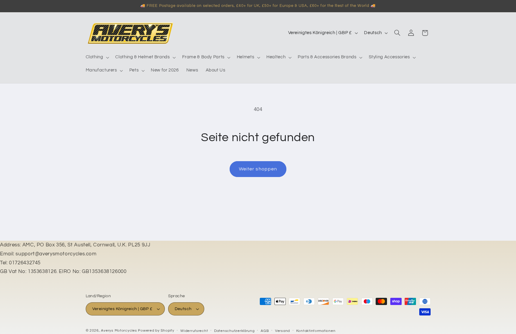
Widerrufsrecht (194, 331)
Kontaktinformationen (316, 331)
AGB (265, 331)
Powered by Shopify (156, 330)
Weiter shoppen (258, 169)
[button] (97, 57)
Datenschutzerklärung (234, 331)
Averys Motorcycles (119, 330)
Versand (282, 331)
